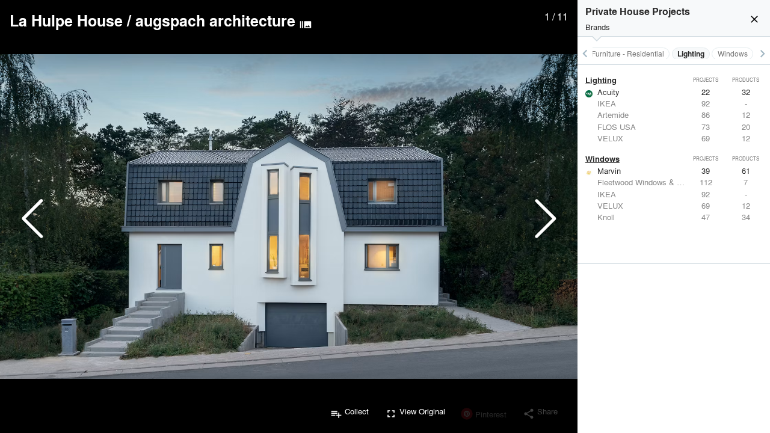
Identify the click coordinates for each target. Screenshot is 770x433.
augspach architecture (215, 20)
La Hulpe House (66, 20)
